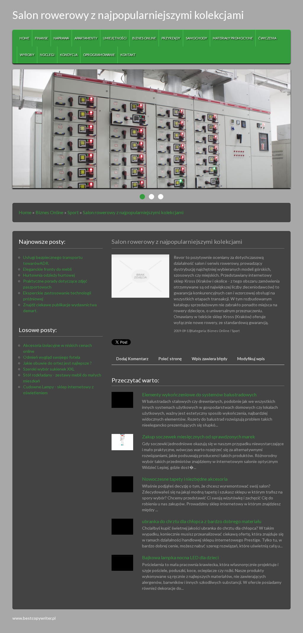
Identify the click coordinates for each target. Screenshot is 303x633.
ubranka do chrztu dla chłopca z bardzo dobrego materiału (201, 521)
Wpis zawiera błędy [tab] (209, 358)
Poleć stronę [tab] (170, 358)
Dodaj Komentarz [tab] (132, 358)
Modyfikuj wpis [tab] (251, 358)
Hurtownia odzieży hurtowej (49, 275)
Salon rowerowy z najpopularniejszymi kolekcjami (133, 212)
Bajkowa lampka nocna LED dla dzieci (180, 557)
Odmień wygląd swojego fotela (51, 357)
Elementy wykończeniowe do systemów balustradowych (199, 394)
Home (25, 212)
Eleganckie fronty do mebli (47, 269)
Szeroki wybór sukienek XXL (49, 368)
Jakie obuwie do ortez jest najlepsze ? (57, 363)
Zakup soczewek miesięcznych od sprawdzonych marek (198, 436)
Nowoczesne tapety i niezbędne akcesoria (185, 479)
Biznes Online (49, 212)
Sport (73, 212)
